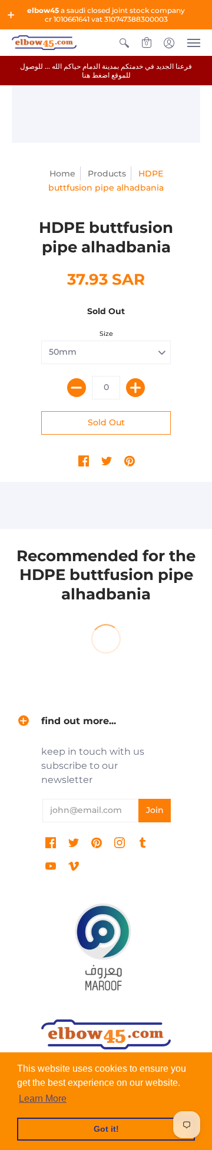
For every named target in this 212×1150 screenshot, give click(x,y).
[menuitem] (124, 42)
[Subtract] (76, 387)
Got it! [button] (106, 1129)
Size (106, 333)
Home (62, 173)
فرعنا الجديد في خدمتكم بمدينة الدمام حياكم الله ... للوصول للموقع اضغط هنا (106, 70)
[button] (11, 14)
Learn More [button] (43, 1099)
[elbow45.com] (44, 42)
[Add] (135, 387)
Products (107, 173)
